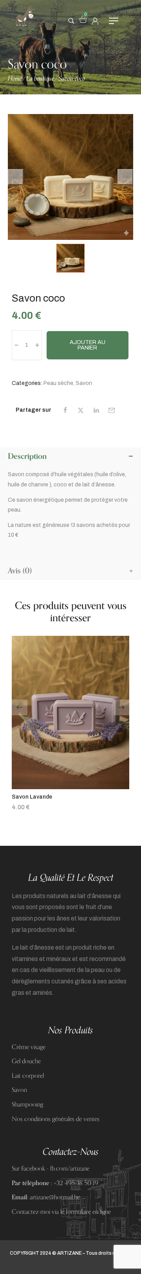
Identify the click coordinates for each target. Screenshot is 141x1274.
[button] (70, 787)
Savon (84, 383)
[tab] (70, 456)
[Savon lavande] (70, 712)
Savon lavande (32, 797)
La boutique (40, 79)
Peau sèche (58, 383)
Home (15, 79)
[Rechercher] (71, 21)
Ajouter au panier (87, 345)
